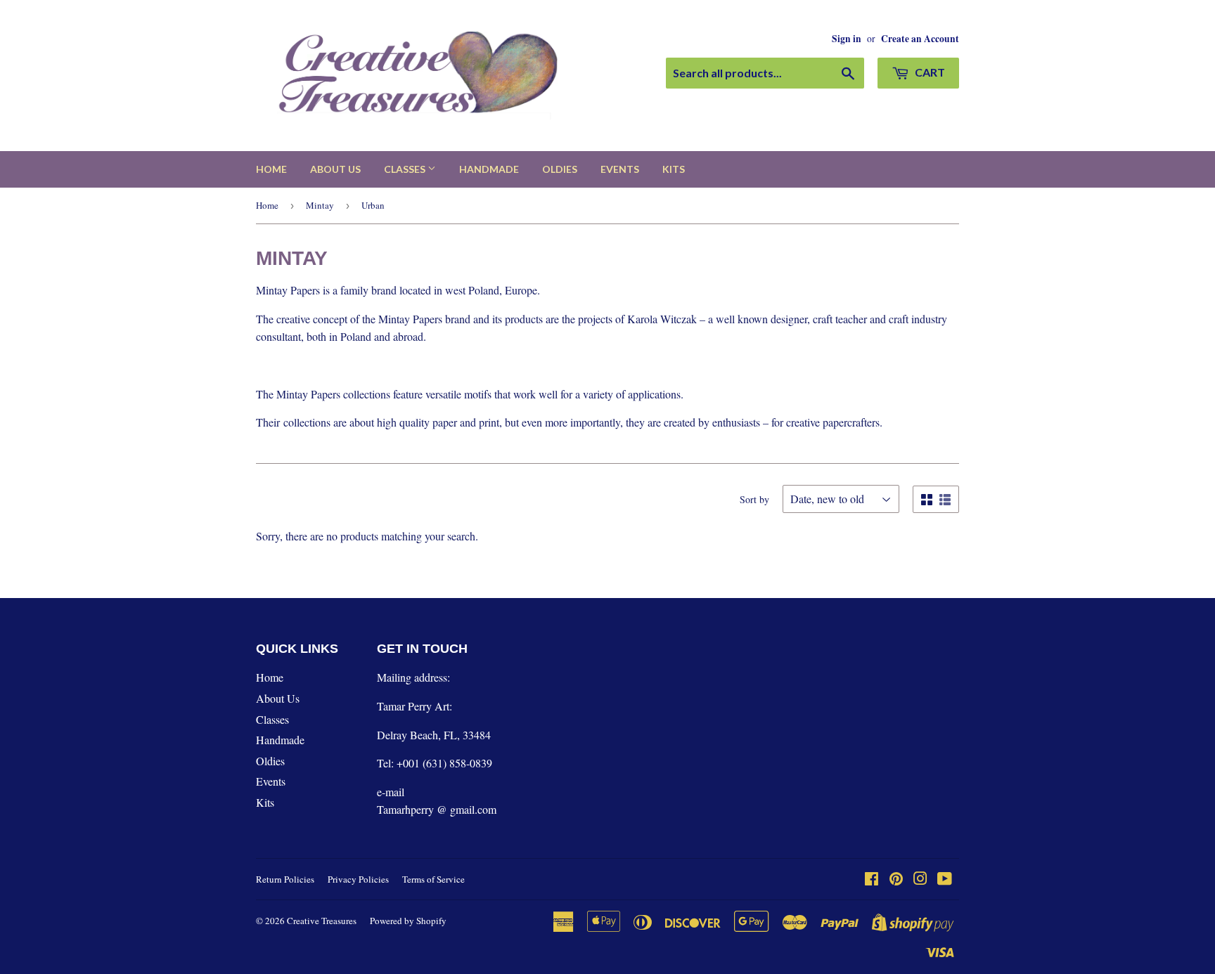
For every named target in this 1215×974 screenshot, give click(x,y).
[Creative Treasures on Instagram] (920, 879)
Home (271, 169)
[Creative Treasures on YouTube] (944, 879)
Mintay (320, 205)
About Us (335, 169)
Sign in (846, 39)
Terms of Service (433, 879)
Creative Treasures (321, 920)
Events (619, 169)
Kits (673, 169)
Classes (406, 169)
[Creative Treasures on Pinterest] (896, 879)
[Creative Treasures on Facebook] (871, 879)
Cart (929, 72)
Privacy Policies (358, 879)
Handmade (489, 169)
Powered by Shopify (408, 920)
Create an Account (920, 39)
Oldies (559, 169)
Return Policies (285, 879)
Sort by (754, 499)
